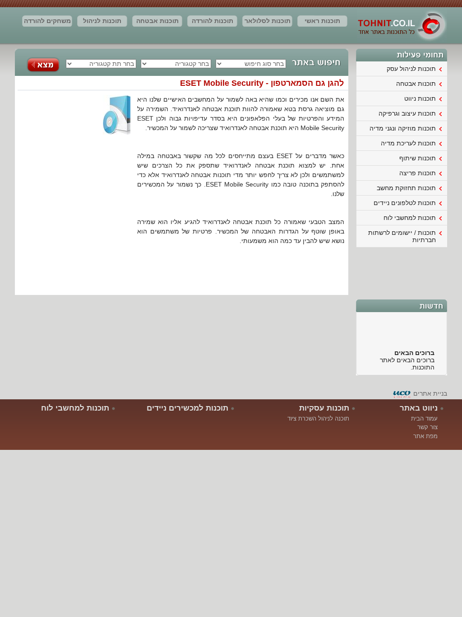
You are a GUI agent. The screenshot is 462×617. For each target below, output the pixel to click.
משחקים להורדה (47, 20)
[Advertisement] (402, 272)
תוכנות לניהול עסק (102, 22)
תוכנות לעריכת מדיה (408, 143)
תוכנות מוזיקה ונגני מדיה (403, 128)
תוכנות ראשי (322, 20)
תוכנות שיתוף (417, 158)
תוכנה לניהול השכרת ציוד (318, 418)
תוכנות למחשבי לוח (409, 217)
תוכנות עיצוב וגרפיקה (407, 113)
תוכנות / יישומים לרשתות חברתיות (402, 236)
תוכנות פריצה (417, 173)
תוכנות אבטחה (157, 20)
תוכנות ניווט (420, 98)
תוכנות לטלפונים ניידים (405, 202)
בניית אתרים (430, 393)
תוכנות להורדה (212, 20)
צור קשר (427, 427)
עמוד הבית (424, 418)
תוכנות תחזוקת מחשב (406, 188)
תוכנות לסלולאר (268, 20)
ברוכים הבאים (414, 350)
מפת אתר (425, 436)
